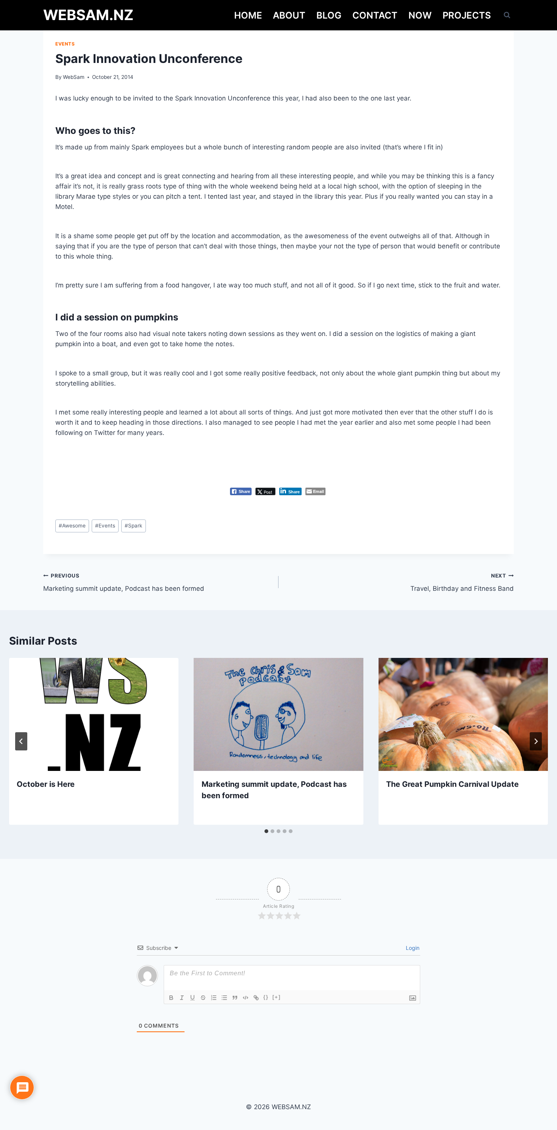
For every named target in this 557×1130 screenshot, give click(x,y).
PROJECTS (467, 15)
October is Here (46, 784)
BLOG (328, 15)
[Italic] (182, 997)
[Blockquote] (235, 997)
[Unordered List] (224, 997)
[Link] (256, 997)
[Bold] (171, 997)
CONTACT (374, 15)
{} (266, 997)
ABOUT (289, 15)
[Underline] (192, 997)
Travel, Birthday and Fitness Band (462, 583)
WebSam (73, 77)
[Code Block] (245, 997)
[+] (276, 997)
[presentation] (93, 714)
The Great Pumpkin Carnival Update (452, 784)
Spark (133, 526)
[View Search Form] (507, 15)
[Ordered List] (213, 997)
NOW (420, 15)
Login (411, 948)
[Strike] (203, 997)
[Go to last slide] (21, 741)
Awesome (72, 526)
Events (65, 44)
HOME (248, 15)
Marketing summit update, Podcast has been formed (123, 583)
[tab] (266, 831)
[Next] (536, 741)
